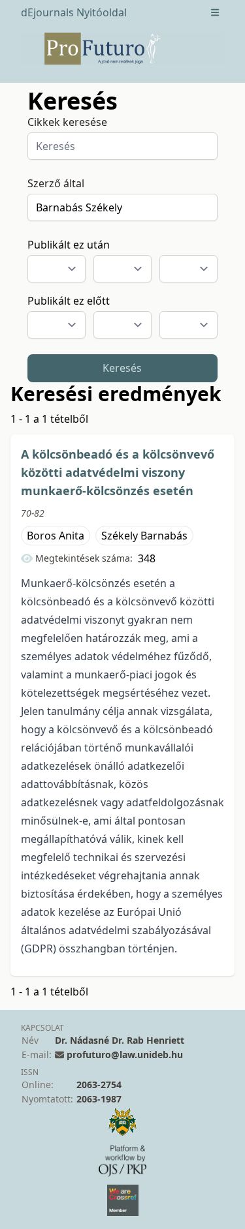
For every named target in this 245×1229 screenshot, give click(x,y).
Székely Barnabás (144, 535)
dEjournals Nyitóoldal (74, 12)
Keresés (122, 368)
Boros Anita (55, 535)
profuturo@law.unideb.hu (125, 1054)
